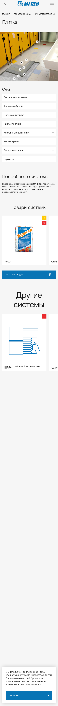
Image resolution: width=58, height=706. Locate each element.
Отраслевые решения (45, 14)
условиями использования (20, 684)
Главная (6, 14)
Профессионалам (22, 14)
